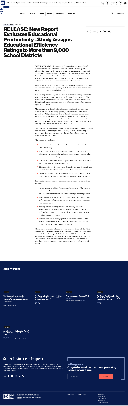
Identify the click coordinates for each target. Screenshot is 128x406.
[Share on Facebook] (107, 3)
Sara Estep (77, 300)
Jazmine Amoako (70, 300)
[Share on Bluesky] (116, 3)
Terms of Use (101, 394)
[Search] (112, 14)
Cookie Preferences (103, 402)
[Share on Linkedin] (112, 3)
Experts (32, 13)
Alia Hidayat (25, 338)
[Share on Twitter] (103, 3)
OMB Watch (62, 234)
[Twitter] (4, 376)
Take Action (59, 13)
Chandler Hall (38, 303)
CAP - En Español (102, 398)
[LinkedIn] (19, 376)
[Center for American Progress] (6, 8)
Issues (22, 13)
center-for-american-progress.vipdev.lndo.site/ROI (63, 89)
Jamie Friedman (7, 338)
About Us (71, 13)
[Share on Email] (120, 3)
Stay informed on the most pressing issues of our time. (91, 367)
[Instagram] (15, 376)
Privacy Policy (101, 396)
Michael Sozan (7, 305)
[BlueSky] (23, 376)
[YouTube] (12, 376)
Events (41, 13)
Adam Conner (100, 303)
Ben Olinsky (14, 305)
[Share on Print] (125, 3)
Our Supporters (101, 400)
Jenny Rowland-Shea (17, 338)
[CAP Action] (9, 396)
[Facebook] (8, 376)
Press (49, 13)
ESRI (72, 234)
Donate (120, 13)
